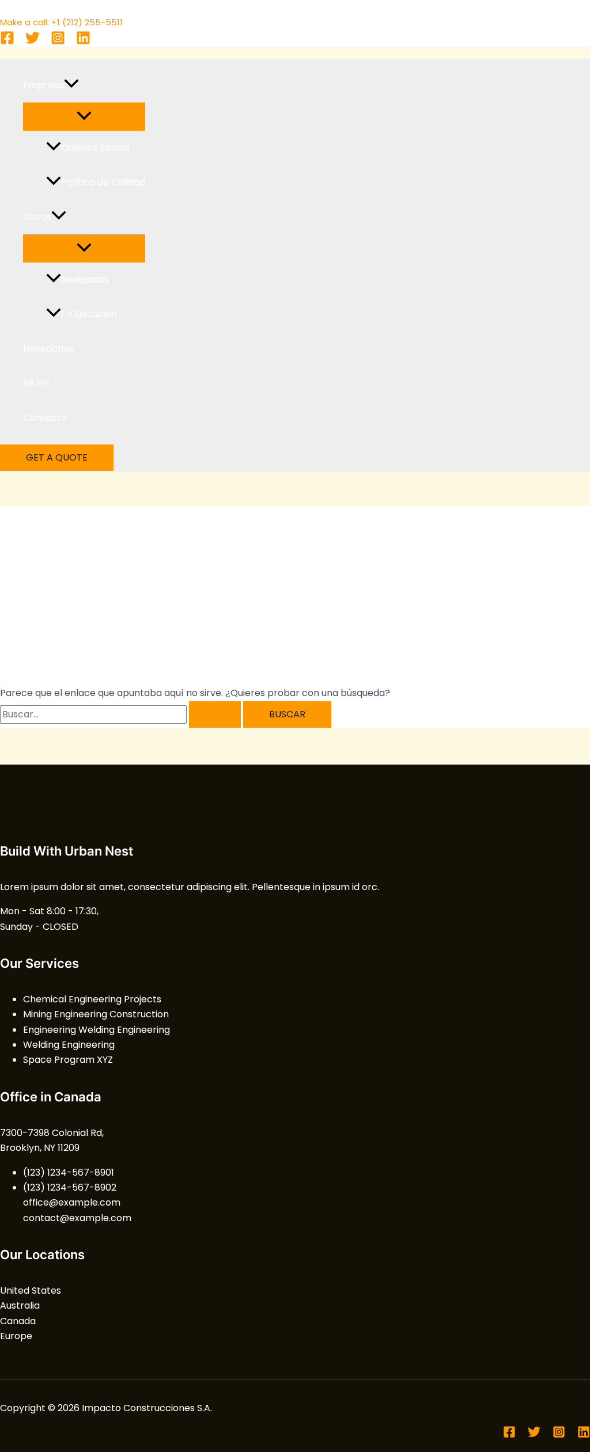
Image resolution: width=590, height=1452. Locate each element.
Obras (37, 216)
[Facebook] (7, 41)
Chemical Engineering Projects (92, 999)
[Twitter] (32, 41)
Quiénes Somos (95, 147)
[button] (71, 85)
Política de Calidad (103, 182)
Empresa (43, 85)
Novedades (48, 348)
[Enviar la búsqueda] (215, 714)
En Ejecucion (89, 314)
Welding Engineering (69, 1044)
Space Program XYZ (68, 1059)
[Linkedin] (83, 41)
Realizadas (85, 279)
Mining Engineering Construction (96, 1014)
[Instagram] (58, 41)
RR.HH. (37, 383)
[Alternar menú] (84, 116)
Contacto (45, 417)
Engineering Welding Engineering (96, 1029)
